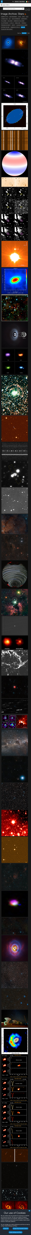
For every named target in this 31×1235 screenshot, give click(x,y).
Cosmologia (4, 18)
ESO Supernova (16, 18)
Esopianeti (24, 18)
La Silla (12, 23)
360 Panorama (13, 16)
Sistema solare (5, 27)
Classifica (24, 33)
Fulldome (3, 21)
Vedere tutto (4, 16)
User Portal (21, 1)
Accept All (5, 1228)
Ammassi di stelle (15, 27)
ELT (10, 18)
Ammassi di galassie (19, 21)
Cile (27, 16)
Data (28, 33)
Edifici (13, 25)
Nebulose (17, 23)
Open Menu (6, 5)
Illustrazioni (4, 23)
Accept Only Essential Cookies (20, 1228)
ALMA (19, 16)
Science (17, 1)
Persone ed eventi (5, 25)
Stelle (23, 27)
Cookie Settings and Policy (15, 1232)
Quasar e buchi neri (22, 25)
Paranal (24, 23)
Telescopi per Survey (6, 29)
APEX (23, 16)
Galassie (10, 21)
